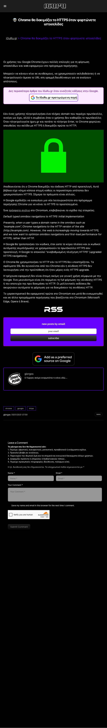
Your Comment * (15, 485)
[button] (5, 6)
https (31, 408)
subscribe (53, 338)
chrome (8, 408)
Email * (59, 473)
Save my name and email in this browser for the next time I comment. (42, 505)
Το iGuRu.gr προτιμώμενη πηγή (56, 97)
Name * (11, 473)
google (21, 408)
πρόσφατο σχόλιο (19, 210)
